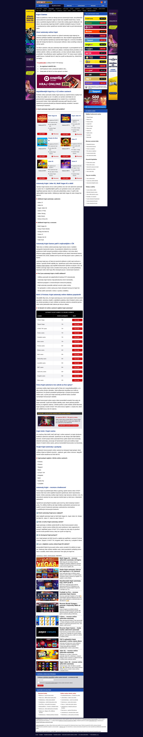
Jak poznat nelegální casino (92, 182)
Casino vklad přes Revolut (92, 201)
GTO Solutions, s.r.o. (95, 734)
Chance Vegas (90, 126)
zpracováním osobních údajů (51, 682)
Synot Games (65, 8)
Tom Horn (95, 8)
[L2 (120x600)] (30, 99)
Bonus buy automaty (92, 10)
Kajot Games (51, 8)
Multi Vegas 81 (52, 115)
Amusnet (44, 10)
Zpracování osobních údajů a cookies (69, 734)
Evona (83, 8)
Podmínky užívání (57, 734)
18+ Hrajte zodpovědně (83, 734)
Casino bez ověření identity (92, 180)
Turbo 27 (74, 161)
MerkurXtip (89, 137)
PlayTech (49, 10)
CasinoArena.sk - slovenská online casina (69, 712)
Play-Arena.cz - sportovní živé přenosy (69, 710)
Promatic (79, 10)
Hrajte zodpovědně (40, 725)
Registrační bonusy (91, 144)
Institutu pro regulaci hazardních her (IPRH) (67, 720)
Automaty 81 (59, 10)
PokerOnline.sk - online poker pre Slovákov (70, 714)
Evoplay (74, 10)
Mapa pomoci (75, 731)
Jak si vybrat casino (91, 178)
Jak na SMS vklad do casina (92, 194)
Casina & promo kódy (91, 153)
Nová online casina (91, 164)
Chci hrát (76, 320)
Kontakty (41, 734)
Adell (54, 10)
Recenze (56, 134)
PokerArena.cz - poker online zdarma (68, 702)
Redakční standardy (48, 734)
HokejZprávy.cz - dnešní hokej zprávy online (48, 702)
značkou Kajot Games (42, 265)
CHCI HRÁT (42, 133)
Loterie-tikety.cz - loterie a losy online (68, 697)
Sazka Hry (89, 130)
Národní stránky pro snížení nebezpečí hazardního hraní (89, 731)
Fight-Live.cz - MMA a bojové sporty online (47, 697)
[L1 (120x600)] (30, 53)
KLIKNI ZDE (42, 63)
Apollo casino (89, 132)
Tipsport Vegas (90, 117)
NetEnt (69, 10)
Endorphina (77, 8)
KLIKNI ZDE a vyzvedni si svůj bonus (68, 425)
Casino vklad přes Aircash (92, 203)
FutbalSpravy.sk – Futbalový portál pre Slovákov (48, 714)
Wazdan (84, 10)
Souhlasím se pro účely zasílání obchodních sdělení (56, 682)
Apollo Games (39, 8)
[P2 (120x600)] (113, 99)
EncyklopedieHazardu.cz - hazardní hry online (70, 695)
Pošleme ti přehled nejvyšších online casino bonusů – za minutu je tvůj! (58, 677)
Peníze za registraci (91, 148)
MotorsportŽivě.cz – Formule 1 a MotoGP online (48, 706)
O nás (37, 734)
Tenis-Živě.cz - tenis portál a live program (47, 704)
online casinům (46, 253)
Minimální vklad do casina (92, 192)
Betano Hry (89, 119)
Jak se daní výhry (90, 171)
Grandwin (89, 135)
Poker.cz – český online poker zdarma (69, 704)
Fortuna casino (90, 121)
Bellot (65, 10)
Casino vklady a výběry (91, 190)
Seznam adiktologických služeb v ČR (64, 731)
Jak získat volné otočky (91, 155)
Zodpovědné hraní (93, 720)
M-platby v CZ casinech (91, 196)
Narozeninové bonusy (91, 146)
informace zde (62, 726)
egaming (45, 8)
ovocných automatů (51, 99)
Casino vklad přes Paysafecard (93, 198)
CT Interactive (88, 8)
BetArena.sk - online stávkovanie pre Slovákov (48, 708)
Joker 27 (74, 139)
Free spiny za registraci (91, 151)
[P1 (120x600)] (113, 53)
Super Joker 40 (76, 115)
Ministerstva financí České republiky (90, 719)
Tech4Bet (71, 8)
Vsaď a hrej (38, 10)
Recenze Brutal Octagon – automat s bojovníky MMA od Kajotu (70, 605)
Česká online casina (91, 162)
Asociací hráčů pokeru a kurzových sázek (44, 722)
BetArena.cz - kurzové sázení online (46, 695)
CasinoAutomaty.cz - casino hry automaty (69, 699)
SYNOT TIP (89, 123)
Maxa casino (89, 128)
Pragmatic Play (58, 8)
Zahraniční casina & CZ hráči (92, 166)
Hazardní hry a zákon (91, 169)
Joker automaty (102, 8)
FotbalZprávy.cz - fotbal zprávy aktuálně (47, 699)
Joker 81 (50, 161)
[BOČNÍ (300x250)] (95, 108)
